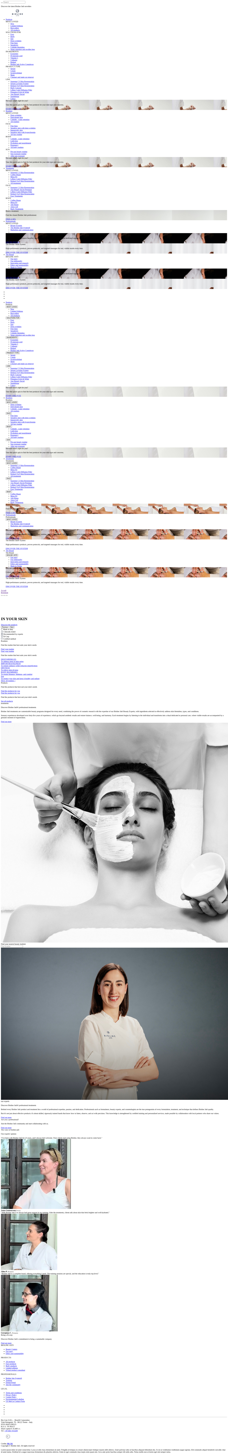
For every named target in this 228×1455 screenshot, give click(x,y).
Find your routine (7, 649)
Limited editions (12, 1368)
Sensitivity (14, 45)
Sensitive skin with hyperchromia (22, 132)
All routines (14, 122)
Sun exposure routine (18, 154)
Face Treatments (16, 196)
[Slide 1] (2, 595)
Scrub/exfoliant (16, 73)
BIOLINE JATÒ (12, 555)
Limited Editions (16, 26)
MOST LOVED (12, 307)
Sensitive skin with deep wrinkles (23, 128)
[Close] (2, 2)
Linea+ (13, 99)
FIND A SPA (11, 219)
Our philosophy (16, 261)
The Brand (10, 255)
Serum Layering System (19, 84)
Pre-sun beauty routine (18, 152)
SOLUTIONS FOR (13, 318)
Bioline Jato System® (14, 1378)
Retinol (13, 62)
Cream (12, 71)
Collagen (13, 60)
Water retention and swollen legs (22, 49)
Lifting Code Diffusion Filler (21, 90)
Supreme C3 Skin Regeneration (22, 81)
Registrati (4, 593)
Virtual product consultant (15, 1370)
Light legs (14, 141)
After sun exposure (17, 156)
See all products (7, 701)
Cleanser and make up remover (22, 77)
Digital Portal (11, 1383)
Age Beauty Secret (17, 94)
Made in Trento (16, 267)
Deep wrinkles (15, 41)
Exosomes (14, 54)
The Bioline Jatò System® (20, 228)
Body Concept (15, 88)
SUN (8, 440)
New (12, 24)
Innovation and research (19, 263)
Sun (11, 39)
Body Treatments (16, 209)
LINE (8, 366)
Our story (14, 259)
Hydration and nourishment (20, 143)
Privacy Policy (11, 1395)
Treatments (10, 168)
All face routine (16, 134)
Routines (9, 111)
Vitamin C (14, 58)
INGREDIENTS (12, 337)
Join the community (13, 1385)
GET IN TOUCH (12, 242)
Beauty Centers (11, 1349)
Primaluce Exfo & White (19, 92)
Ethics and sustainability (19, 265)
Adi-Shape (14, 205)
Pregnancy (14, 145)
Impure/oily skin (16, 130)
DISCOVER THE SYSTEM (17, 252)
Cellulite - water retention (19, 120)
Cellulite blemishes (17, 47)
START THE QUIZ (13, 109)
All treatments (15, 183)
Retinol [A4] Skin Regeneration (22, 86)
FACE (9, 413)
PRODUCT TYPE (13, 353)
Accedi (3, 590)
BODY (9, 426)
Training (9, 1380)
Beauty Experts (16, 226)
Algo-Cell (14, 207)
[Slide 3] (7, 595)
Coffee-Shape (15, 175)
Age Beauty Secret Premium (21, 190)
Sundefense (14, 96)
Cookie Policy (11, 1397)
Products (9, 19)
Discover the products (9, 625)
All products (15, 30)
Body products (11, 1366)
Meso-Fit (13, 177)
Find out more (6, 722)
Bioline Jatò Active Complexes (22, 64)
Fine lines (14, 43)
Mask (12, 75)
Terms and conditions (14, 1393)
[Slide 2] (4, 595)
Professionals (11, 221)
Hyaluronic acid (16, 56)
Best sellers (14, 28)
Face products (11, 1364)
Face (12, 34)
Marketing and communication (21, 230)
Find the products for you (10, 691)
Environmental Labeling (15, 1399)
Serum (12, 69)
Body (12, 37)
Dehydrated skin (16, 117)
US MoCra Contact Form (15, 1401)
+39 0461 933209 (11, 1431)
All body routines (17, 147)
